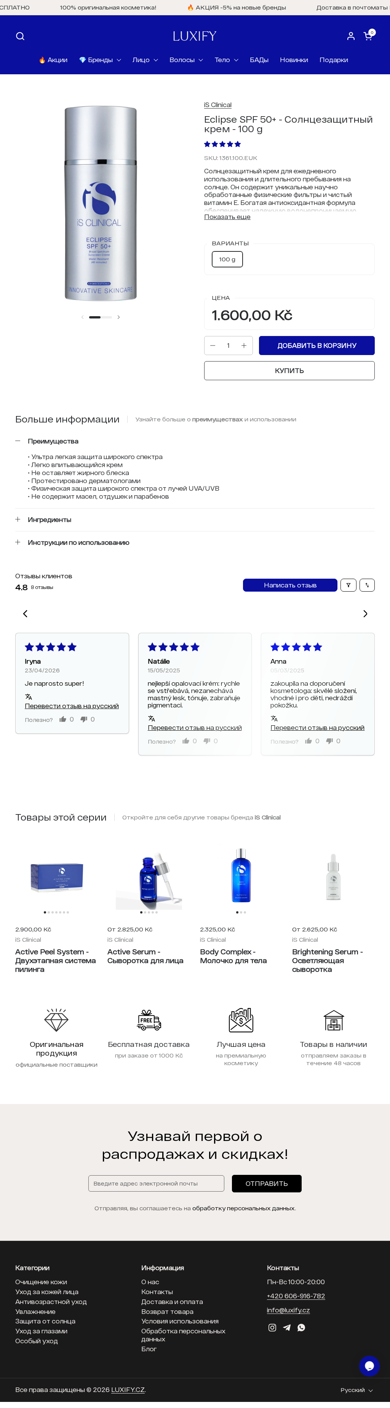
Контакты (157, 1291)
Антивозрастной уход (51, 1301)
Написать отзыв (290, 585)
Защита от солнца (45, 1321)
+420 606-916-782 (296, 1295)
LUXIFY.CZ (128, 1389)
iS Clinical (218, 104)
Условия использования (180, 1321)
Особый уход (36, 1340)
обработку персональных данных (243, 1208)
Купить (289, 370)
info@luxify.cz (288, 1310)
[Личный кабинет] (351, 36)
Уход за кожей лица (46, 1291)
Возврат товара (167, 1311)
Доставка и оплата (172, 1301)
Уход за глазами (41, 1330)
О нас (150, 1281)
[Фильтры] (348, 585)
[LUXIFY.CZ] (195, 36)
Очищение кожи (41, 1281)
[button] (20, 36)
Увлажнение (35, 1311)
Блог (149, 1348)
